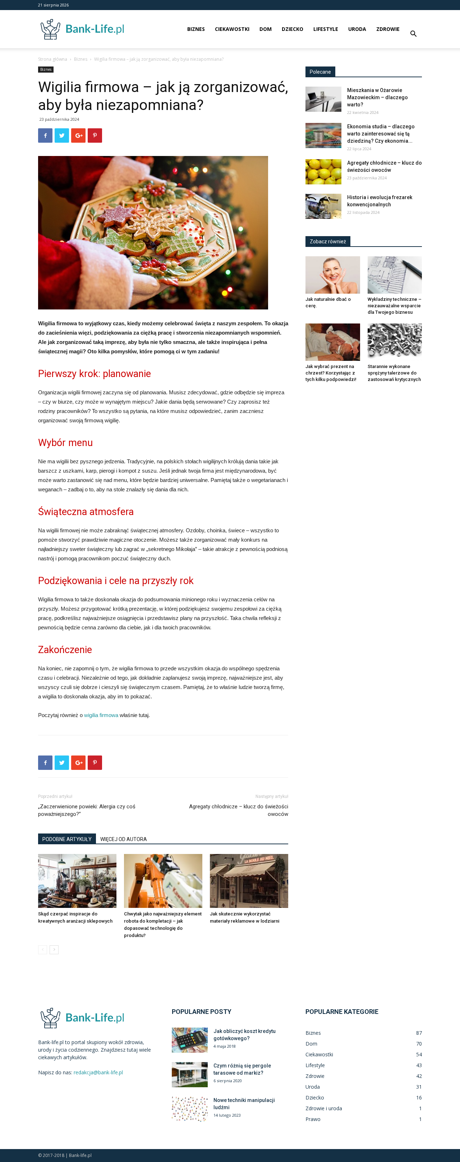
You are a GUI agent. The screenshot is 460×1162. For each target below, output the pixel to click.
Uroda (357, 29)
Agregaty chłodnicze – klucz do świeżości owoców (238, 810)
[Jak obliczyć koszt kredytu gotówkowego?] (190, 1040)
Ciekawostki (232, 29)
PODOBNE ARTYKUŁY (67, 839)
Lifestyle (325, 29)
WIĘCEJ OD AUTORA (123, 839)
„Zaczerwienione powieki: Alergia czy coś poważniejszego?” (86, 810)
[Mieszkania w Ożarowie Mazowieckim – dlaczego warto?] (323, 99)
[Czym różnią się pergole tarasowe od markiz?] (190, 1074)
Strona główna (52, 59)
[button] (413, 34)
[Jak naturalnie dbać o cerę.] (332, 275)
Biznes (196, 29)
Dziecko (292, 29)
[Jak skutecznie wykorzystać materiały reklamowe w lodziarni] (249, 881)
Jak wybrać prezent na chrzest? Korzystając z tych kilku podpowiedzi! (330, 373)
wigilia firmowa (101, 715)
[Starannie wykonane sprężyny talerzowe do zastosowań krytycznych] (395, 342)
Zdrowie (388, 29)
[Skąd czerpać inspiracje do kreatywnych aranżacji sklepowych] (77, 881)
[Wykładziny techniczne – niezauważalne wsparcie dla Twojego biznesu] (395, 275)
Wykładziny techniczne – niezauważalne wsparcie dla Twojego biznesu (395, 306)
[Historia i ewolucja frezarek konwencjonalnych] (323, 206)
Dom (265, 29)
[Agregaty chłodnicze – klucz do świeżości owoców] (323, 171)
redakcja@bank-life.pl (98, 1072)
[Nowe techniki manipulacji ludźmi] (190, 1109)
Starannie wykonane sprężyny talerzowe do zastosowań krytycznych (394, 373)
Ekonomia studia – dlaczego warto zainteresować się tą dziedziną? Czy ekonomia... (381, 134)
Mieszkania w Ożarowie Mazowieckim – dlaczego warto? (377, 97)
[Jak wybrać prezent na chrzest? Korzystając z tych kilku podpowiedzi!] (332, 342)
